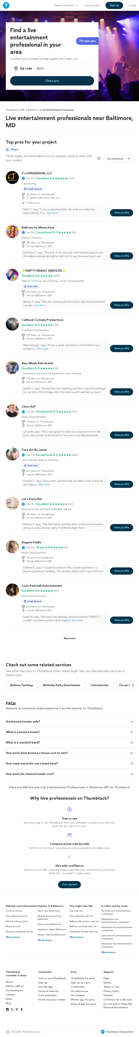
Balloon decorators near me (84, 921)
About (9, 981)
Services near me (48, 991)
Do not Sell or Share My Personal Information (118, 1005)
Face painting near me (81, 916)
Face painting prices (16, 916)
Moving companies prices (19, 931)
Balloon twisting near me (83, 926)
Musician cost (13, 926)
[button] (28, 178)
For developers (14, 990)
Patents (108, 995)
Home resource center (51, 999)
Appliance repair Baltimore (52, 929)
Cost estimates (47, 995)
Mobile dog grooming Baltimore (49, 917)
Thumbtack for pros (83, 978)
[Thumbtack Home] (6, 5)
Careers (10, 994)
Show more (13, 937)
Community (78, 986)
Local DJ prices (14, 911)
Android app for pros (83, 1004)
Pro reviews (78, 995)
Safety (107, 982)
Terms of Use (111, 986)
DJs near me (76, 911)
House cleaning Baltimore (51, 934)
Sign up (42, 982)
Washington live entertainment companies (115, 920)
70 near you (87, 41)
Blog (8, 1003)
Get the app (45, 986)
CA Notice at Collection (118, 999)
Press (9, 998)
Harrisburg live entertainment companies (116, 945)
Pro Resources (79, 991)
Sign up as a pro (80, 982)
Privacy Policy (111, 991)
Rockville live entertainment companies (116, 912)
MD (23, 110)
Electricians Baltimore (49, 924)
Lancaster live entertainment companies (116, 937)
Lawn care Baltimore (48, 911)
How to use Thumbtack (52, 978)
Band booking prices (17, 921)
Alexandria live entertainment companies (116, 929)
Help (106, 978)
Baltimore (33, 110)
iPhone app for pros (83, 999)
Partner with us (15, 986)
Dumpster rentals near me (83, 931)
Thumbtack (12, 110)
